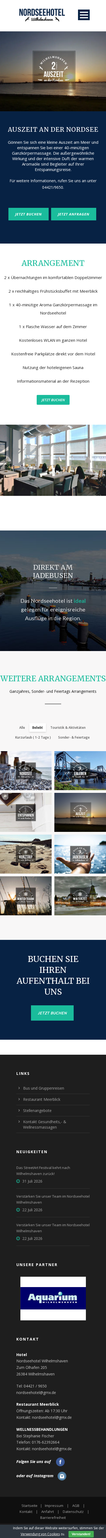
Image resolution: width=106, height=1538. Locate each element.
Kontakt (26, 1511)
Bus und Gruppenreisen (43, 1088)
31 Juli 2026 (32, 1181)
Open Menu (84, 15)
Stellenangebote (37, 1110)
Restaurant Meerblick (41, 1099)
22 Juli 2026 (32, 1209)
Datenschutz (73, 1511)
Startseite (29, 1505)
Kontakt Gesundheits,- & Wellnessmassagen (44, 1124)
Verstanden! (81, 1534)
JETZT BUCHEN (28, 214)
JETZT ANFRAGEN (73, 214)
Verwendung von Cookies (40, 1534)
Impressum (54, 1505)
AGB (75, 1505)
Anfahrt (47, 1511)
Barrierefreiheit (53, 1517)
